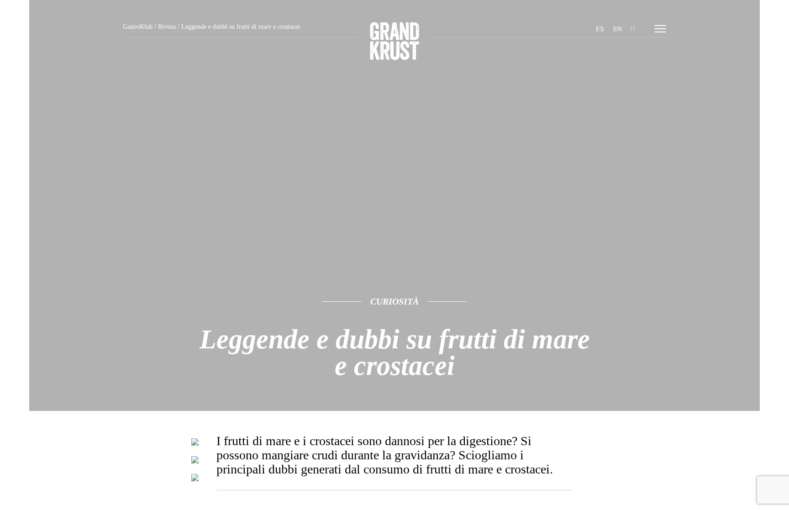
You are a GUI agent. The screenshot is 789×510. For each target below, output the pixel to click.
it (633, 29)
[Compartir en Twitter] (195, 444)
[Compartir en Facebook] (195, 461)
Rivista (167, 26)
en (617, 29)
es (600, 29)
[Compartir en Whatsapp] (195, 479)
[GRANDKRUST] (394, 42)
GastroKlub (138, 26)
